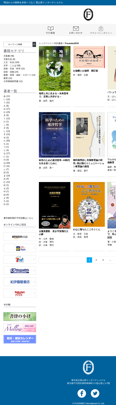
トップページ (45, 43)
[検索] (34, 44)
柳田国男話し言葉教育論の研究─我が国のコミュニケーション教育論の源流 (88, 163)
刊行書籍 (58, 43)
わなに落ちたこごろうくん (86, 229)
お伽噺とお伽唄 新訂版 (85, 70)
